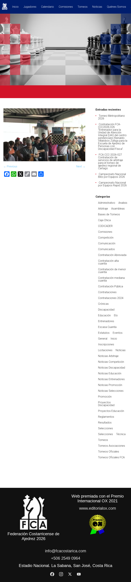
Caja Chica (104, 220)
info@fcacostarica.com (65, 551)
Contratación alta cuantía (108, 262)
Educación (104, 315)
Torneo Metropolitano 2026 (111, 117)
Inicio (15, 6)
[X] (70, 574)
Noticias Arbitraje (108, 356)
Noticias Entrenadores (111, 379)
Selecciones (105, 428)
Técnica (121, 434)
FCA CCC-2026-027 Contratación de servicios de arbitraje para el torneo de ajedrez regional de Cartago (110, 161)
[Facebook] (52, 574)
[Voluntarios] (44, 160)
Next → (80, 166)
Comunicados (106, 249)
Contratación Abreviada (112, 255)
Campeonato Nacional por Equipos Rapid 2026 (112, 184)
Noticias (97, 6)
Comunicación (106, 243)
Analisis (122, 202)
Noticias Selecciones (110, 390)
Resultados (105, 422)
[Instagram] (61, 574)
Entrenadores (106, 321)
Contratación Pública (110, 286)
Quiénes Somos (116, 6)
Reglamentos (106, 416)
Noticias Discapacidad (111, 367)
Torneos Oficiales (108, 451)
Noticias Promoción (110, 385)
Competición (105, 237)
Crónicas (103, 303)
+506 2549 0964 (65, 558)
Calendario (47, 6)
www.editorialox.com (97, 508)
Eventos (117, 332)
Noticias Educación (109, 373)
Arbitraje (103, 208)
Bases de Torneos (109, 214)
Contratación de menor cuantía (112, 271)
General (102, 338)
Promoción (105, 396)
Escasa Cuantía (107, 327)
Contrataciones (107, 292)
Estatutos (104, 332)
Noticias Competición (111, 361)
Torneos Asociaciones (111, 445)
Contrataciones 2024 (110, 298)
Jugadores (29, 6)
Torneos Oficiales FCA (111, 457)
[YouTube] (79, 574)
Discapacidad (106, 309)
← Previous (10, 166)
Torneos (83, 6)
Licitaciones (105, 350)
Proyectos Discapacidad (106, 404)
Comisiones (66, 6)
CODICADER (105, 226)
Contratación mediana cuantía (111, 279)
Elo (116, 315)
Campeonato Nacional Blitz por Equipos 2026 (112, 175)
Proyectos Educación (111, 411)
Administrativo (106, 202)
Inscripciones (106, 344)
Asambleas (118, 208)
